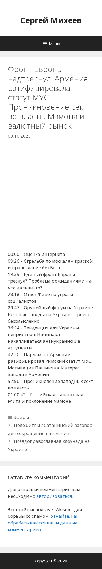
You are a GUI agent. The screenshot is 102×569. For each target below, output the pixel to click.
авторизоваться (54, 496)
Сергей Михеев (51, 20)
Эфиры (21, 417)
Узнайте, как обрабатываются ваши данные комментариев (43, 522)
